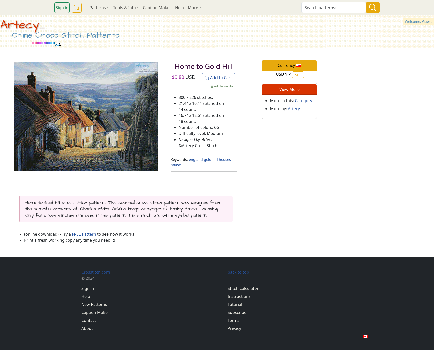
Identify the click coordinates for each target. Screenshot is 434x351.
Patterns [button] (98, 7)
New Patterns (94, 304)
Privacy (234, 328)
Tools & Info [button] (124, 7)
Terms (233, 320)
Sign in (62, 7)
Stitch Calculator (243, 288)
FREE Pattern (84, 234)
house (176, 164)
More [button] (193, 7)
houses (225, 159)
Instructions (239, 296)
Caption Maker (157, 7)
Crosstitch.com (95, 272)
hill (215, 159)
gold (207, 159)
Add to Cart (220, 77)
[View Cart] (77, 8)
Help (179, 7)
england (196, 159)
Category (303, 100)
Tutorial (235, 304)
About (87, 328)
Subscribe (237, 312)
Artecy (294, 108)
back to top (238, 272)
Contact (88, 320)
